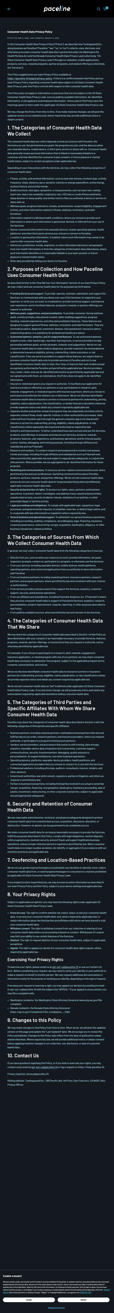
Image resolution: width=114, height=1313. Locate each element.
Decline (84, 1300)
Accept (29, 1300)
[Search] (99, 9)
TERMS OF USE (85, 1292)
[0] (104, 9)
